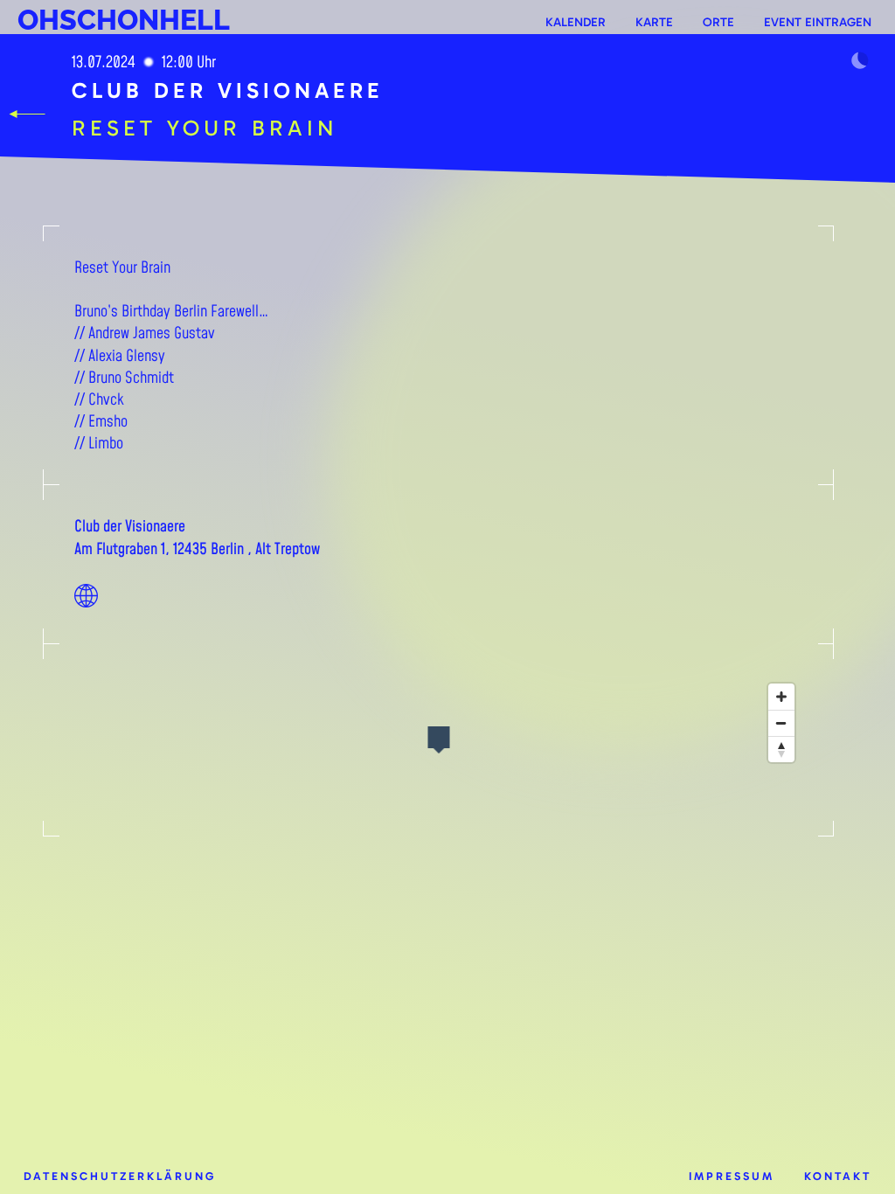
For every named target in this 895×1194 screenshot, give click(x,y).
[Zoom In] (781, 697)
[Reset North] (781, 749)
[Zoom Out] (781, 723)
